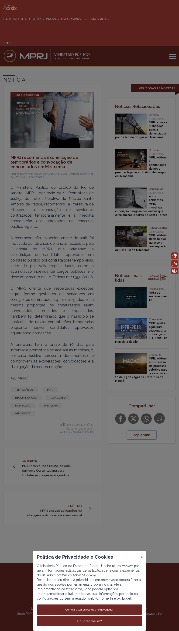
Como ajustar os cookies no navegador (89, 609)
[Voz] (174, 263)
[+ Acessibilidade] (174, 271)
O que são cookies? (89, 621)
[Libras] (174, 255)
